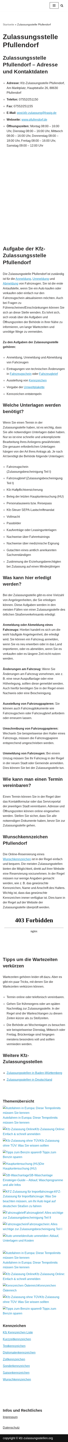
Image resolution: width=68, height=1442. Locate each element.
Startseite (8, 24)
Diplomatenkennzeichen (19, 1352)
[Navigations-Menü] (54, 5)
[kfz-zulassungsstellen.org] (22, 5)
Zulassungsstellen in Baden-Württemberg (34, 1072)
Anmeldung (23, 278)
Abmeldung (10, 283)
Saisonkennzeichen (16, 1372)
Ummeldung (40, 278)
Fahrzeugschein (21, 373)
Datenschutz (11, 1427)
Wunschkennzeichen (17, 859)
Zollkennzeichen (14, 1359)
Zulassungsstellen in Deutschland (29, 1079)
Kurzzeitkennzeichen (17, 1339)
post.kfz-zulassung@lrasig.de (36, 112)
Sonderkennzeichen (16, 1365)
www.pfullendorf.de (34, 119)
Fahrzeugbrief (48, 373)
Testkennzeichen (14, 1346)
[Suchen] (61, 5)
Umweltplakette (34, 387)
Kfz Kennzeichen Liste (18, 1332)
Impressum (10, 1417)
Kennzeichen (38, 380)
